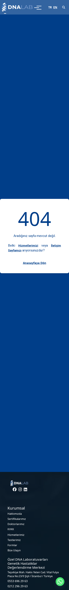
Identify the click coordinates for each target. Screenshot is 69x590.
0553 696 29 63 (18, 581)
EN (55, 7)
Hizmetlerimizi (28, 245)
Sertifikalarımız (17, 519)
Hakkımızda (15, 513)
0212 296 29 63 (18, 586)
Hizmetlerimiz (16, 535)
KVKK (11, 529)
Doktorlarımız (16, 524)
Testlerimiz (14, 540)
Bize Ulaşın (14, 550)
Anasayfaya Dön (34, 263)
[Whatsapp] (60, 581)
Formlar (12, 545)
